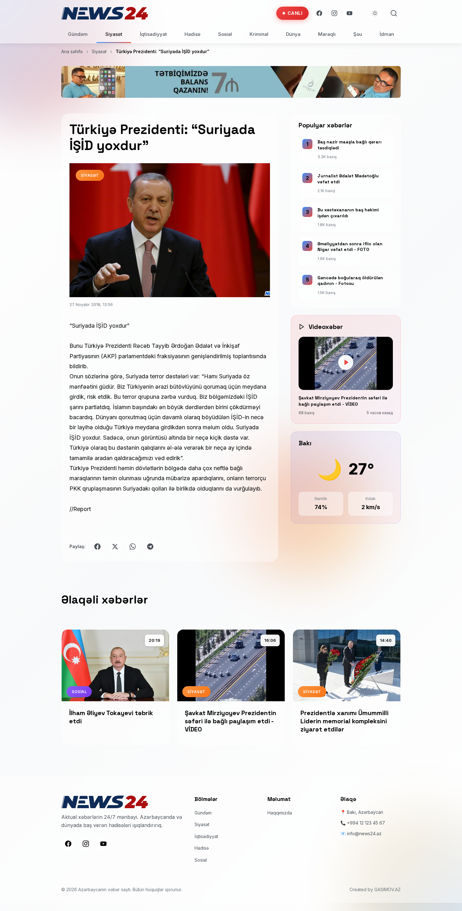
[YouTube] (349, 13)
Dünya (293, 34)
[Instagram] (334, 13)
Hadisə (192, 34)
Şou (357, 34)
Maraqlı (327, 34)
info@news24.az (364, 833)
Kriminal (259, 34)
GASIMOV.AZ (387, 889)
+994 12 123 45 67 (366, 822)
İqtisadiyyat (153, 34)
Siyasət (113, 34)
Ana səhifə (72, 51)
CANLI (295, 13)
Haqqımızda (279, 812)
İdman (387, 34)
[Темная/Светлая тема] (375, 13)
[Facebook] (319, 13)
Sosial (225, 34)
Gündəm (78, 34)
